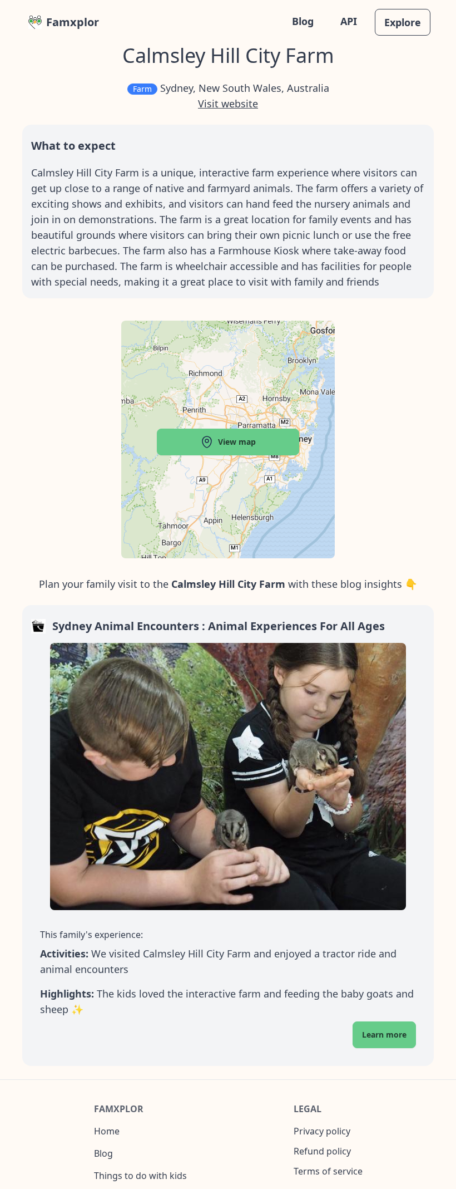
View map (237, 441)
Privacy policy (322, 1131)
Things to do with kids (140, 1176)
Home (107, 1131)
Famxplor (72, 22)
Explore (402, 22)
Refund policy (322, 1151)
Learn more (384, 1034)
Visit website (228, 103)
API (348, 21)
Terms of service (328, 1171)
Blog (303, 21)
